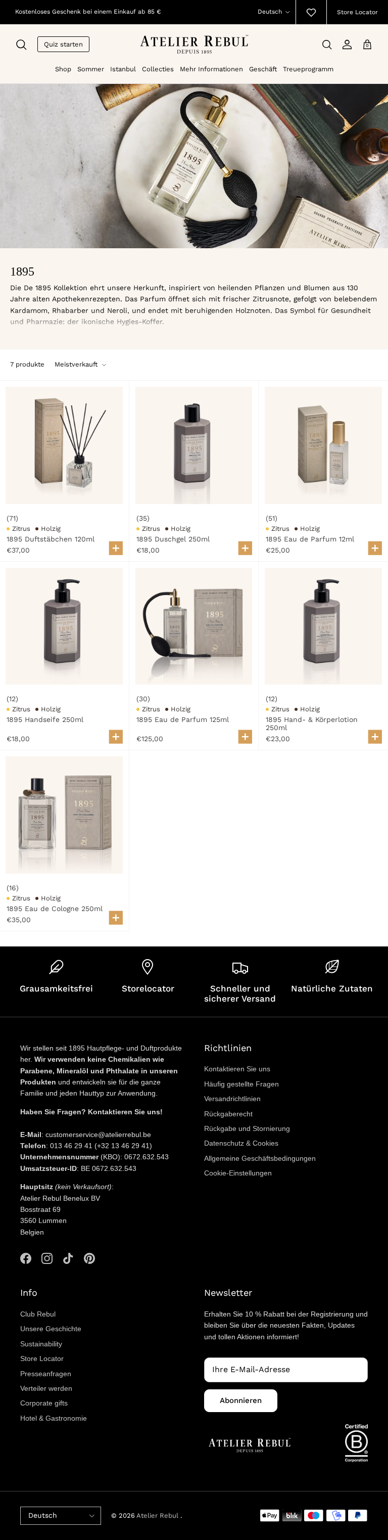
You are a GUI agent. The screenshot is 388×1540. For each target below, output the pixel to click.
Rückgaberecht (228, 1114)
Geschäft (263, 69)
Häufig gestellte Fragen (241, 1084)
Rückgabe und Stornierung (247, 1128)
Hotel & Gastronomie (53, 1418)
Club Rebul (38, 1314)
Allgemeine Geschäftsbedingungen (260, 1158)
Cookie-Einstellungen (238, 1173)
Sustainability (41, 1344)
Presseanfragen (45, 1374)
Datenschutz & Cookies (241, 1143)
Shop (63, 69)
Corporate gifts (44, 1403)
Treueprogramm (308, 69)
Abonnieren (241, 1400)
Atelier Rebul (158, 1515)
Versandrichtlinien (232, 1099)
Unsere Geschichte (50, 1329)
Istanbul (123, 69)
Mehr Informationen (211, 69)
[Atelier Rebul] (194, 44)
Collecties (158, 69)
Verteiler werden (46, 1388)
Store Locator (357, 12)
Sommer (90, 69)
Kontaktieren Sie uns (237, 1069)
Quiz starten (63, 44)
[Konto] (347, 44)
